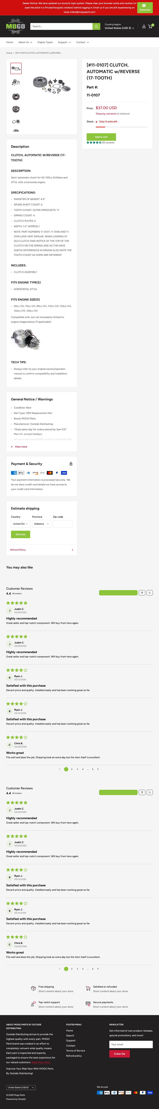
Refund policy (74, 1055)
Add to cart (101, 136)
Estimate (20, 534)
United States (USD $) (18, 1087)
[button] (94, 142)
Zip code (58, 516)
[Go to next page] (98, 769)
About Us (23, 42)
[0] (150, 26)
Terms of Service (75, 1050)
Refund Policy (18, 549)
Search (70, 1035)
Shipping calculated (106, 113)
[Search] (96, 26)
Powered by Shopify (16, 1099)
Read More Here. (41, 1062)
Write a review (118, 592)
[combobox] (61, 26)
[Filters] (142, 592)
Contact (80, 42)
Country (15, 516)
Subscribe (145, 9)
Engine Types (45, 42)
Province (37, 516)
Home (9, 42)
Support (62, 42)
